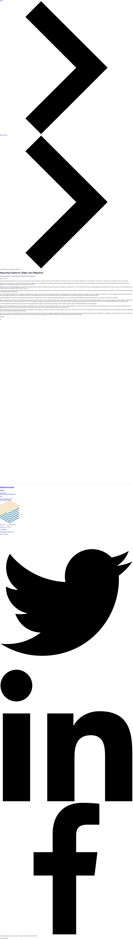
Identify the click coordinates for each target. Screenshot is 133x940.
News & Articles (3, 135)
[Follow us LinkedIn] (66, 801)
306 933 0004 (10, 531)
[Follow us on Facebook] (66, 934)
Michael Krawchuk (6, 276)
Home (1, 0)
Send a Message (3, 531)
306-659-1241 (3, 492)
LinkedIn (7, 498)
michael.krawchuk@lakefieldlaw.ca (8, 494)
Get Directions (3, 529)
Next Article (8, 500)
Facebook (2, 498)
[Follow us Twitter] (66, 668)
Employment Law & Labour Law (28, 276)
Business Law (17, 276)
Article (12, 276)
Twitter (10, 498)
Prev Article (2, 500)
